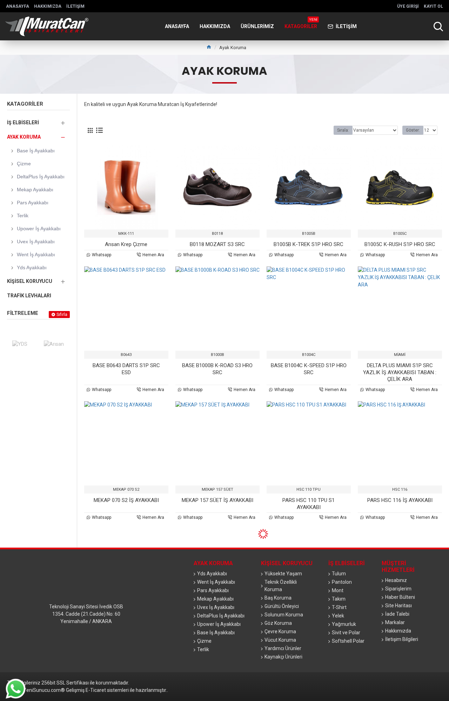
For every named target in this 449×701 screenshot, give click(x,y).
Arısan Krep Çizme (126, 244)
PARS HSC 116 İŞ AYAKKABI (400, 500)
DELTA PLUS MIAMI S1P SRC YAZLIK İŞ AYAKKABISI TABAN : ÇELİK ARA (399, 372)
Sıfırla (61, 314)
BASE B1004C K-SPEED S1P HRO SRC (309, 369)
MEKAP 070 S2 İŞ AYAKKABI (126, 500)
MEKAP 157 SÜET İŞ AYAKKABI (217, 500)
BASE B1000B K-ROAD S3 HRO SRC (217, 369)
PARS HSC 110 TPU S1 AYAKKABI (308, 503)
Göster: (413, 130)
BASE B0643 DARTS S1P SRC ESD (126, 369)
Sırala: (343, 130)
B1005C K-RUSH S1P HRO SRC (399, 244)
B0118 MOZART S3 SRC (217, 244)
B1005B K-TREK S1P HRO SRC (308, 244)
